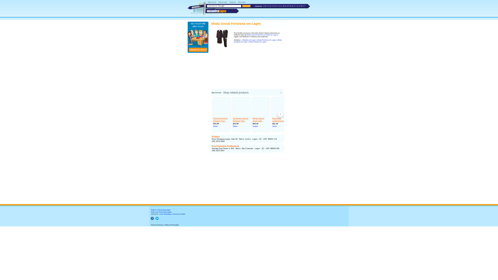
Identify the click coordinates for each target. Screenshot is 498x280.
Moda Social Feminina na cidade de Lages (262, 35)
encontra (216, 11)
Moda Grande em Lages (257, 42)
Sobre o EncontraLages (161, 210)
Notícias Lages (222, 2)
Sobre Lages (241, 2)
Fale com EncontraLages (161, 212)
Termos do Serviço (157, 225)
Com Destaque (165, 214)
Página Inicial (212, 2)
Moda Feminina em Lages (267, 40)
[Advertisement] (247, 66)
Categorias (232, 2)
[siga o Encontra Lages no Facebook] (152, 219)
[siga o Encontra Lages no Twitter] (157, 219)
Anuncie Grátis (179, 214)
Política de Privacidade (172, 225)
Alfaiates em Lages (249, 40)
